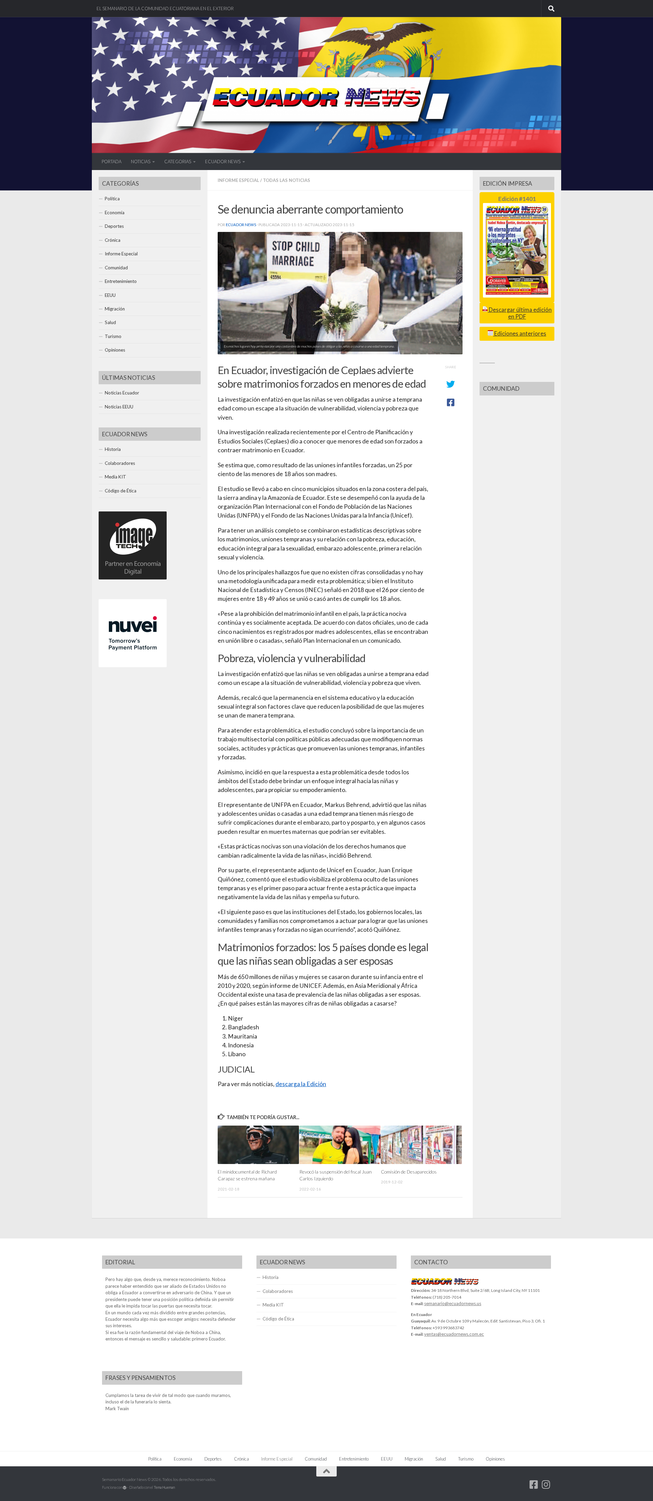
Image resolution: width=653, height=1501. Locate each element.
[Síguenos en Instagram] (546, 1484)
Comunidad (116, 267)
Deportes (114, 226)
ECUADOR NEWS (222, 161)
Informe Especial (238, 180)
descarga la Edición (300, 1083)
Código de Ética (120, 490)
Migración (115, 308)
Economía (114, 212)
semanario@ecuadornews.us (452, 1303)
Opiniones (115, 350)
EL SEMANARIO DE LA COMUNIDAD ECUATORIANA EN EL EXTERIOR (165, 8)
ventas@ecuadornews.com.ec (454, 1334)
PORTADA (111, 161)
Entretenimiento (121, 281)
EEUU (110, 295)
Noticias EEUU (119, 406)
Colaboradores (120, 463)
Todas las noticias (286, 180)
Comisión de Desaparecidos (409, 1172)
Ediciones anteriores (519, 333)
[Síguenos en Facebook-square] (534, 1484)
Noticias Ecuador (122, 392)
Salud (110, 322)
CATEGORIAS (177, 161)
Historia (113, 449)
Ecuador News (241, 224)
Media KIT (115, 476)
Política (112, 198)
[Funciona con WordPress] (125, 1487)
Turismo (113, 336)
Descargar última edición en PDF (520, 313)
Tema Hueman (164, 1487)
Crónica (112, 240)
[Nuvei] (133, 665)
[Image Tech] (133, 577)
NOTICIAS (140, 161)
